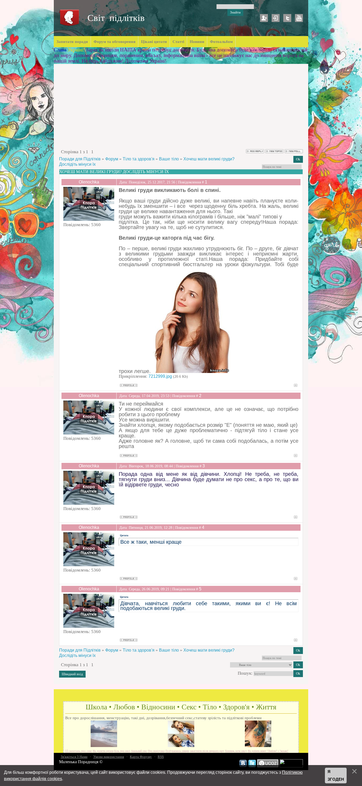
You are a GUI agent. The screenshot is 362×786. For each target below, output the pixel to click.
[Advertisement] (181, 109)
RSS (161, 757)
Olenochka (89, 182)
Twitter (287, 18)
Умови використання (108, 757)
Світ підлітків (116, 18)
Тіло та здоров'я (138, 159)
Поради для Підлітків (80, 159)
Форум (111, 159)
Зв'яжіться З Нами (74, 757)
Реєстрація (264, 18)
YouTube (299, 18)
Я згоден (336, 775)
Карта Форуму (141, 757)
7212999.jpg (160, 376)
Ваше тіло (169, 159)
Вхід (276, 18)
